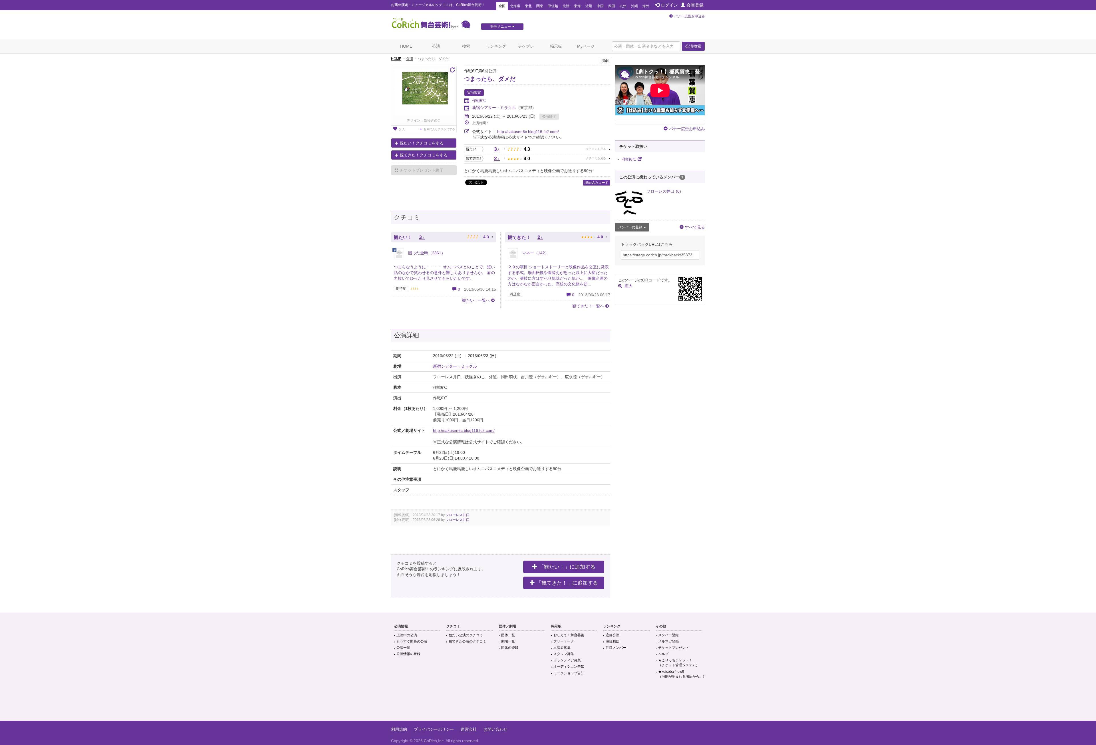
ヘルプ (663, 654)
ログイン (669, 5)
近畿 (588, 6)
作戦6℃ (479, 100)
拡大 (628, 285)
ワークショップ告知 (568, 673)
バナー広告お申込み (689, 16)
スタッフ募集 (563, 654)
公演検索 (693, 46)
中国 (600, 6)
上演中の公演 (406, 635)
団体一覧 (508, 635)
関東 (539, 6)
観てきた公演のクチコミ (467, 641)
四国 (611, 6)
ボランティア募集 (567, 660)
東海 (577, 6)
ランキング (496, 46)
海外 (645, 6)
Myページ (586, 46)
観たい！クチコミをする (422, 143)
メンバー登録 (668, 635)
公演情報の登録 (408, 654)
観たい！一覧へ (476, 300)
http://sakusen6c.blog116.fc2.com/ (528, 131)
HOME (406, 46)
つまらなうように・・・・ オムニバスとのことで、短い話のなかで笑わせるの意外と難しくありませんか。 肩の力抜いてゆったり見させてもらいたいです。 (444, 273)
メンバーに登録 (630, 227)
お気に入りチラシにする (439, 129)
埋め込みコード (597, 183)
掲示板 (556, 46)
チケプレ (526, 46)
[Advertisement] (548, 702)
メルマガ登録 (668, 641)
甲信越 (553, 6)
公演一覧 (403, 648)
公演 (436, 46)
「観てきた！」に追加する (567, 583)
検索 (466, 46)
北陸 (566, 6)
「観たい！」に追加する (567, 567)
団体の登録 (509, 648)
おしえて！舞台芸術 (568, 635)
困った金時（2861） (426, 253)
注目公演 (612, 635)
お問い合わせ (495, 729)
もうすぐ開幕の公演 (411, 641)
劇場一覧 (508, 641)
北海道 (515, 6)
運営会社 (469, 729)
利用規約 (399, 729)
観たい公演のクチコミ (466, 635)
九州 (623, 6)
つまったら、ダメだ (489, 79)
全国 (502, 6)
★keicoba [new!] (682, 674)
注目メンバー (616, 648)
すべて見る (695, 227)
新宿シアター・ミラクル (494, 107)
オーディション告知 (568, 667)
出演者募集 (562, 648)
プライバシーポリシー (434, 729)
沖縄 (634, 6)
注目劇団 (612, 641)
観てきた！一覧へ (588, 306)
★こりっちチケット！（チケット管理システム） (678, 662)
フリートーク (563, 641)
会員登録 (695, 5)
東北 (528, 6)
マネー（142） (535, 253)
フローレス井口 (458, 515)
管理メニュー (500, 27)
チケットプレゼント (673, 648)
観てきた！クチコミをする (424, 155)
